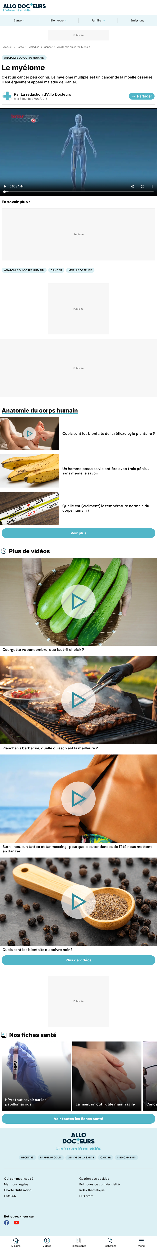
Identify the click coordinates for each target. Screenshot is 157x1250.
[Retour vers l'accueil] (78, 7)
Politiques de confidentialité (99, 1184)
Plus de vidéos (29, 551)
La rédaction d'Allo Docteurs (46, 94)
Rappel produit (50, 1157)
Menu (141, 1246)
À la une (15, 1246)
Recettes (27, 1157)
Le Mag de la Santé (81, 1157)
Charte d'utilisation (17, 1190)
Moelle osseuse (80, 270)
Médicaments (126, 1157)
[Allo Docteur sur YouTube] (16, 1222)
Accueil (7, 47)
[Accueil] (78, 1141)
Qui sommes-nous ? (19, 1179)
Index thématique (92, 1190)
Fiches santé (78, 1246)
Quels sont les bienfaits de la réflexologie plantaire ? (108, 433)
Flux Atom (86, 1196)
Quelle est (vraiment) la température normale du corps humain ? (105, 508)
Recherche (110, 1246)
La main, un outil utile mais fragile (105, 1104)
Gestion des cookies (94, 1179)
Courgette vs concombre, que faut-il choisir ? (43, 649)
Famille (96, 20)
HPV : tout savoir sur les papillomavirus (25, 1102)
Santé (18, 20)
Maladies (33, 47)
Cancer (48, 47)
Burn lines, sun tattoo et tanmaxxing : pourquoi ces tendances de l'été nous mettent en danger (77, 849)
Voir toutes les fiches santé (78, 1118)
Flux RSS (10, 1196)
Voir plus (78, 533)
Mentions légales (16, 1184)
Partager (144, 96)
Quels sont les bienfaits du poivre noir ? (37, 949)
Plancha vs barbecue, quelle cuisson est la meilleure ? (50, 748)
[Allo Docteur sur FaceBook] (6, 1222)
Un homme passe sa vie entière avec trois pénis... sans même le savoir (105, 471)
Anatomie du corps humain (73, 47)
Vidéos (47, 1246)
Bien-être (57, 20)
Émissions (137, 20)
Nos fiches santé (32, 1035)
